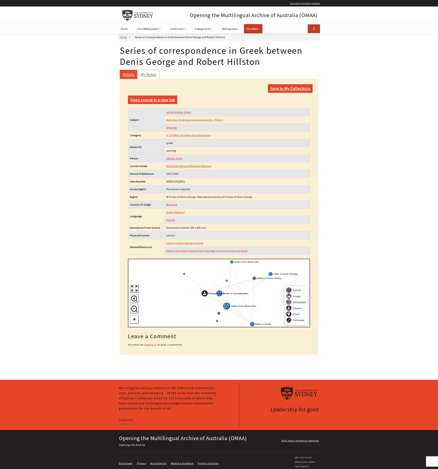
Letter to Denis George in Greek (184, 243)
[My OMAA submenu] (259, 29)
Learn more (126, 420)
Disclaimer (126, 463)
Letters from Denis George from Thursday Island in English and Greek (206, 250)
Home (123, 37)
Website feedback (182, 463)
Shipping (171, 127)
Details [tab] (128, 74)
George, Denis (174, 158)
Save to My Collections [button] (290, 88)
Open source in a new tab (152, 99)
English (170, 220)
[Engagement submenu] (212, 29)
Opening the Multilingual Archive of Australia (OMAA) (253, 15)
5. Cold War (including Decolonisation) (188, 135)
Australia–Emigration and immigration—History (194, 120)
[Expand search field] (314, 28)
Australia (171, 204)
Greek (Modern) (175, 212)
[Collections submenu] (185, 29)
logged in (150, 344)
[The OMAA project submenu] (160, 29)
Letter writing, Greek (178, 112)
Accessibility (158, 463)
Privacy (141, 463)
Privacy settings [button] (208, 463)
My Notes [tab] (148, 74)
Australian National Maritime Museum (188, 166)
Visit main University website (305, 3)
